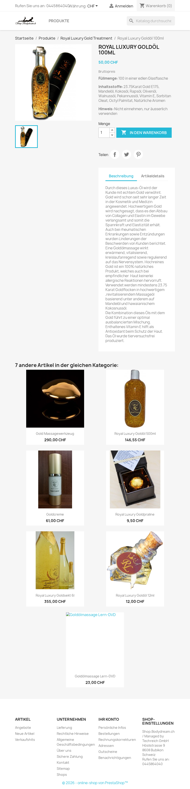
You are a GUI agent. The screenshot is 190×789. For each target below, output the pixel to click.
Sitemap (63, 768)
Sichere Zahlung (70, 756)
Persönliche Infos (112, 727)
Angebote (23, 727)
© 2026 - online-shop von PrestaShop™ (95, 782)
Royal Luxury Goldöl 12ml (135, 595)
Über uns (64, 750)
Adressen (106, 745)
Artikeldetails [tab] (152, 176)
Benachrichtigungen (114, 757)
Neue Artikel (24, 733)
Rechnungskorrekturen (117, 739)
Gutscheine (107, 751)
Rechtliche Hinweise (73, 733)
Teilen (114, 154)
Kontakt (63, 762)
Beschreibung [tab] (121, 176)
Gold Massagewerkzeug (55, 433)
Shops (62, 774)
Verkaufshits (25, 739)
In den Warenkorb (144, 132)
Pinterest (138, 154)
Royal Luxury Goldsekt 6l (55, 595)
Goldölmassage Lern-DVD (95, 676)
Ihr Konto (108, 719)
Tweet (126, 154)
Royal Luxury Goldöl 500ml (135, 433)
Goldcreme (55, 514)
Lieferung (64, 727)
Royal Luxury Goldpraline (135, 514)
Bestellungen (109, 733)
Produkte (59, 20)
